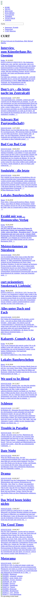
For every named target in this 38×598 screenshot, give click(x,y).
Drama (6, 473)
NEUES (7, 9)
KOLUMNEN (9, 13)
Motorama (8, 558)
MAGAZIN (9, 11)
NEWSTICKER (6, 98)
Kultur (3, 60)
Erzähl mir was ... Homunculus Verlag (14, 218)
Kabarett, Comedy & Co (18, 338)
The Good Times (12, 524)
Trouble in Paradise (14, 428)
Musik (3, 200)
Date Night (8, 450)
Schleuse (7, 403)
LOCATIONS (9, 15)
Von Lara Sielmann (7, 226)
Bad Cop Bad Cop (13, 144)
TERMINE (8, 16)
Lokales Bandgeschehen (17, 195)
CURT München (10, 31)
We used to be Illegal (15, 379)
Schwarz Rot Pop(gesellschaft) (12, 121)
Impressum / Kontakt (11, 27)
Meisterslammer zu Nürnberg (14, 248)
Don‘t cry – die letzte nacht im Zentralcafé (15, 91)
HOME (7, 7)
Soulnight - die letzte (15, 170)
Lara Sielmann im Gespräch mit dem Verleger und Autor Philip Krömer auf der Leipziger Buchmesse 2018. (19, 235)
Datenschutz (9, 29)
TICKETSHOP (10, 18)
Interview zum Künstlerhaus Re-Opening (16, 51)
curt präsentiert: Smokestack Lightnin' (16, 283)
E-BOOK (8, 20)
